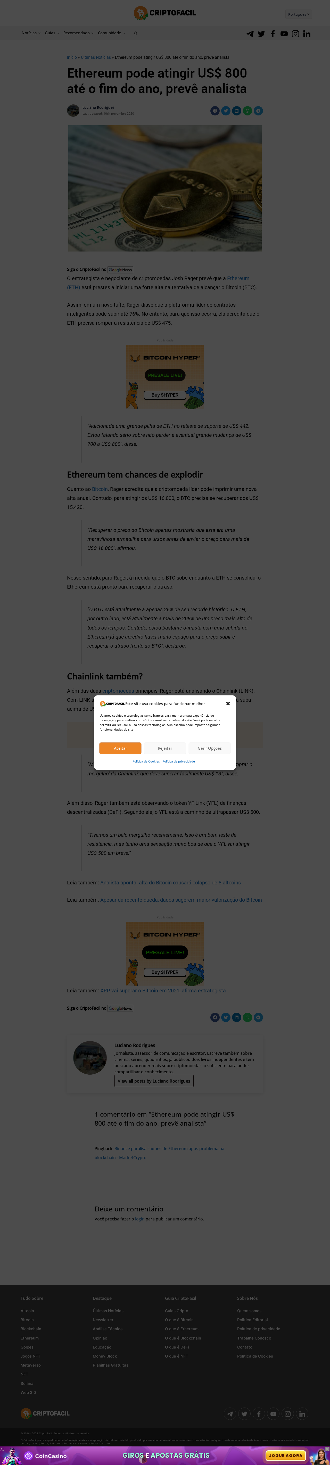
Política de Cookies (146, 761)
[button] (228, 703)
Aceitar (120, 748)
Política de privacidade (178, 761)
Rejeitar (165, 748)
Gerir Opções (210, 748)
